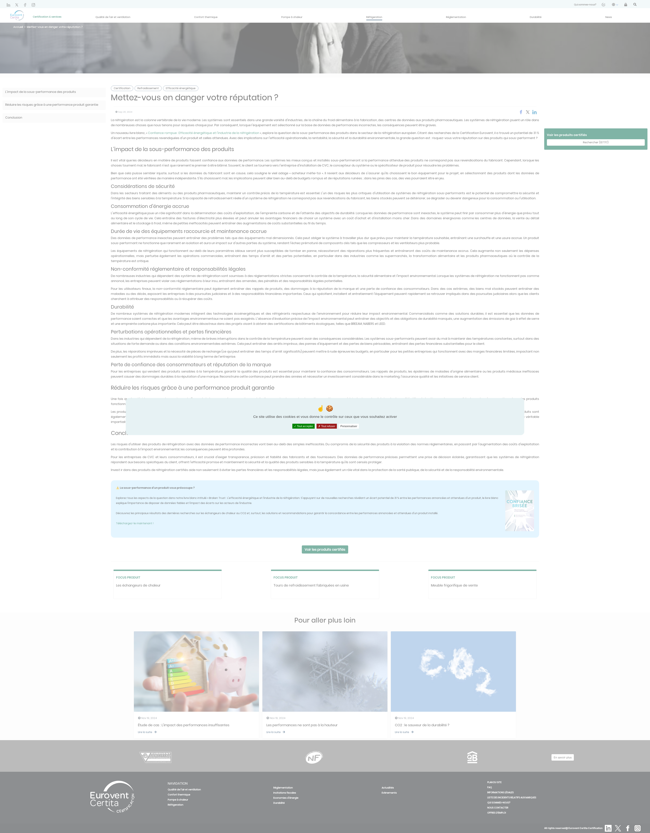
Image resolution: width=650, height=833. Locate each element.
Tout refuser (327, 426)
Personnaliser (348, 426)
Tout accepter (304, 426)
